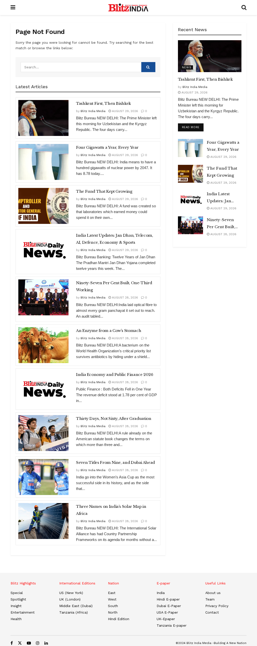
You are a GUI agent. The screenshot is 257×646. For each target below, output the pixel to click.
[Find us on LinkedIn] (46, 643)
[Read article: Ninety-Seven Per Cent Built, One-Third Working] (43, 297)
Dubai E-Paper (169, 606)
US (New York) (71, 593)
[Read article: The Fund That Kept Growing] (43, 206)
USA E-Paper (167, 612)
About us (213, 593)
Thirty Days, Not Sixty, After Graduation (113, 418)
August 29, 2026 (124, 111)
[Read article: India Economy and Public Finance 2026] (43, 389)
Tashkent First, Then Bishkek (103, 103)
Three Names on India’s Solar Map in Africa (111, 510)
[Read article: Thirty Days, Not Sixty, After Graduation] (43, 433)
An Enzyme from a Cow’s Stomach (108, 330)
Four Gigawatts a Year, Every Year (107, 147)
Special (17, 593)
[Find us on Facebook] (12, 643)
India (161, 593)
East (111, 593)
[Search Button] (243, 7)
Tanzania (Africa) (73, 612)
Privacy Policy (216, 606)
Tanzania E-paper (171, 625)
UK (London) (70, 599)
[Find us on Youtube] (29, 643)
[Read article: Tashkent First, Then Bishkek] (43, 118)
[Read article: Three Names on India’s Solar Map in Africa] (43, 521)
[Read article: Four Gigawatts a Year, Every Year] (43, 162)
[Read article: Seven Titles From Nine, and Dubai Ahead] (43, 477)
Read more (193, 127)
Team (210, 599)
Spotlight (18, 599)
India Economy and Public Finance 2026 (114, 374)
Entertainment (23, 612)
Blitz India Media (93, 111)
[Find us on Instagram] (37, 643)
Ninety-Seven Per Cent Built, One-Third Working (114, 286)
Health (16, 619)
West (112, 599)
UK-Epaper (166, 619)
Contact (212, 612)
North (112, 612)
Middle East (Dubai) (76, 606)
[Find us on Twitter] (20, 643)
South (113, 606)
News (186, 67)
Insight (16, 606)
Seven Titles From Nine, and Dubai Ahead (115, 462)
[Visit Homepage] (128, 8)
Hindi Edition (118, 619)
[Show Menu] (13, 7)
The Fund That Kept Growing (104, 191)
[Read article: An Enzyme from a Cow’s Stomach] (43, 345)
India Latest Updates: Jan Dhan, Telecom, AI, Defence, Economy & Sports (114, 239)
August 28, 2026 (124, 297)
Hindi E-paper (168, 599)
